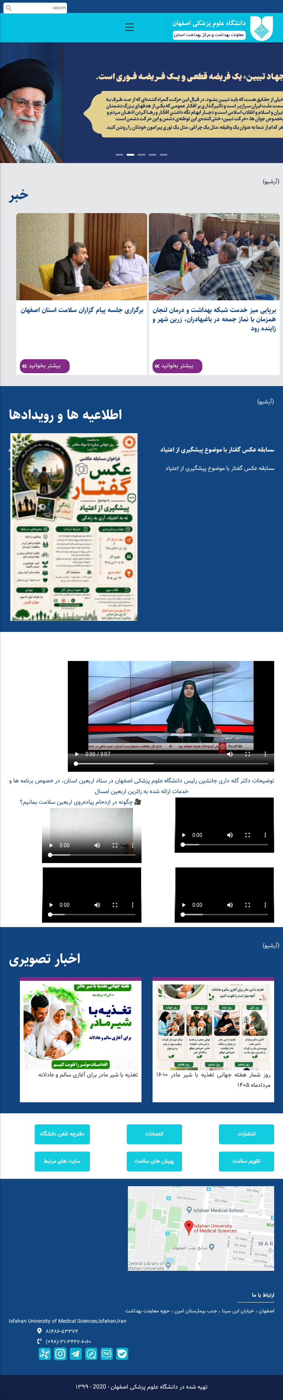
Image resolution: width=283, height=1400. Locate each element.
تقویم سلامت (247, 1161)
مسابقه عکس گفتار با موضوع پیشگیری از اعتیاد (216, 450)
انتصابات (154, 1134)
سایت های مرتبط (62, 1161)
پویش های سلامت (154, 1161)
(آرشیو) (271, 182)
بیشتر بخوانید (45, 366)
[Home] (219, 28)
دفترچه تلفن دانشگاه (62, 1134)
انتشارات (246, 1134)
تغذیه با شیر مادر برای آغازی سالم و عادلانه (88, 1075)
